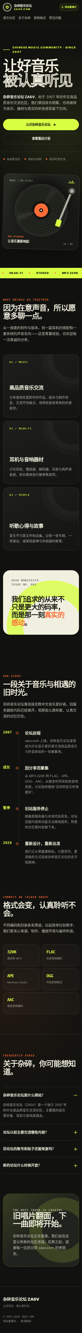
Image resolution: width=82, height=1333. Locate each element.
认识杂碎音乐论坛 (41, 124)
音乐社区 (9, 18)
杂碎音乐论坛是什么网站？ (24, 1095)
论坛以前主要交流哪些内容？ (26, 1132)
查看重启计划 (41, 138)
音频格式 (40, 18)
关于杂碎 (24, 18)
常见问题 (55, 18)
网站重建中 (71, 7)
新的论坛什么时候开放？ (22, 1165)
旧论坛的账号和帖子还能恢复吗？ (29, 1149)
